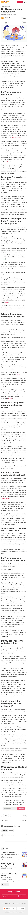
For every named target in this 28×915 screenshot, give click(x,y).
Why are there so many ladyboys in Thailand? (8, 864)
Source (14, 138)
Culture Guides (5, 6)
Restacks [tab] (11, 830)
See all (4, 884)
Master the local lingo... (7, 877)
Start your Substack (10, 908)
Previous (6, 820)
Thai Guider (7, 17)
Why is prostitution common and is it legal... (10, 855)
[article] (14, 856)
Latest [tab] (6, 848)
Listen (24, 18)
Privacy (14, 903)
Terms (18, 903)
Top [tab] (3, 848)
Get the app (21, 908)
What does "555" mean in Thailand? (8, 874)
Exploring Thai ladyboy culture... (9, 866)
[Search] (25, 848)
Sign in (25, 2)
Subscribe (19, 2)
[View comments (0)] (6, 22)
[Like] (2, 22)
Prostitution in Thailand (8, 852)
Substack (7, 912)
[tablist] (7, 830)
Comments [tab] (4, 830)
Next (23, 820)
